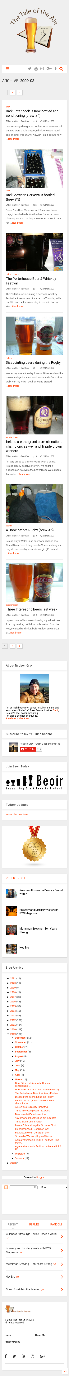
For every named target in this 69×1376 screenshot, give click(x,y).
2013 (13, 1015)
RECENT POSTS (17, 878)
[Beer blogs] (34, 866)
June (18, 1065)
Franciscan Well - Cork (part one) (32, 1132)
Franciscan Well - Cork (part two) (32, 1129)
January (20, 1158)
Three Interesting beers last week (31, 609)
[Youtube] (36, 68)
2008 (13, 1163)
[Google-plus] (49, 68)
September (21, 1051)
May (17, 1070)
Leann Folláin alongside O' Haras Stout (35, 1125)
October (19, 1047)
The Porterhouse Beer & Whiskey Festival (36, 1093)
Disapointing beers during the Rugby (33, 362)
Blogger (40, 1177)
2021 (13, 978)
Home (8, 1335)
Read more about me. (18, 718)
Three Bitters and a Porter (28, 1121)
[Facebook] (55, 68)
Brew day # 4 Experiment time (30, 1114)
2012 (13, 1020)
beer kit (9, 526)
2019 (13, 987)
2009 (13, 1034)
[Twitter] (29, 68)
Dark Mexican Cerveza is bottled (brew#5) (37, 1089)
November (21, 1042)
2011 (13, 1024)
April (18, 1075)
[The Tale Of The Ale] (34, 60)
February (20, 1153)
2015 (13, 1006)
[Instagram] (42, 68)
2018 (13, 992)
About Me (39, 1335)
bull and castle (12, 274)
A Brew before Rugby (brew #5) (30, 530)
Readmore (13, 139)
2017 (13, 997)
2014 (13, 1011)
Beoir (55, 710)
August (19, 1056)
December (21, 1037)
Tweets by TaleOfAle (17, 814)
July (17, 1061)
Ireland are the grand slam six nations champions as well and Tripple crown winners (34, 446)
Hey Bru (24, 947)
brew (8, 107)
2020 (13, 983)
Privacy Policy (12, 1341)
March (18, 1079)
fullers (9, 358)
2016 (13, 1001)
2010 (13, 1029)
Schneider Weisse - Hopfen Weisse (33, 1136)
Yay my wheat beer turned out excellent (35, 1118)
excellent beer (12, 437)
